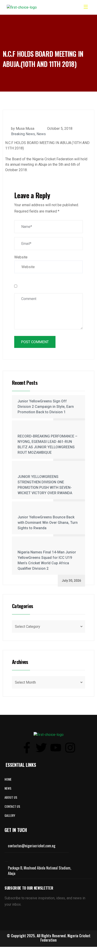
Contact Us (12, 806)
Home (8, 779)
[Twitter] (41, 747)
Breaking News (23, 134)
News (41, 134)
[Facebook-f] (26, 747)
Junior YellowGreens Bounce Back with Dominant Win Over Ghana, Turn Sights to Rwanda (48, 522)
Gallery (10, 815)
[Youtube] (55, 747)
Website (21, 257)
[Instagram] (70, 747)
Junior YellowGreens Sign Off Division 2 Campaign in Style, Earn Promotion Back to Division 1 (46, 406)
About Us (11, 797)
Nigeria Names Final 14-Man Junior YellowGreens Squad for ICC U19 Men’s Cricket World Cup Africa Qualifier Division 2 (47, 560)
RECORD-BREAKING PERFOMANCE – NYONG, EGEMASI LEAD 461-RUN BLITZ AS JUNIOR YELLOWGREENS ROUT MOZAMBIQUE (47, 444)
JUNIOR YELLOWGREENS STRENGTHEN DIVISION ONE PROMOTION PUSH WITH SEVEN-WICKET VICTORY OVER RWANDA (45, 485)
